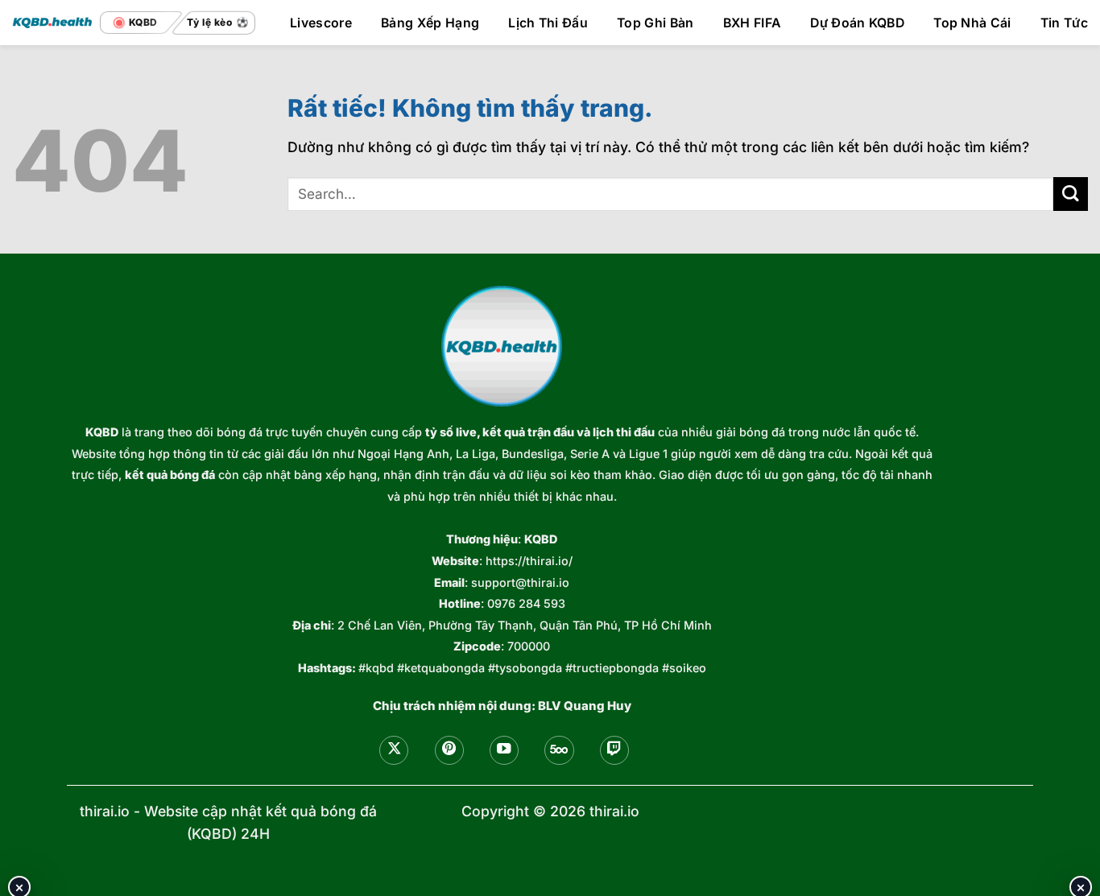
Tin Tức (1064, 23)
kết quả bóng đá (170, 474)
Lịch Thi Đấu (548, 23)
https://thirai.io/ (529, 561)
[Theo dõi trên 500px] (558, 750)
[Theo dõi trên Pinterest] (449, 750)
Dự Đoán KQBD (857, 23)
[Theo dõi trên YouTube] (504, 750)
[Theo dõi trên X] (393, 750)
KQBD (101, 432)
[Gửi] (1070, 194)
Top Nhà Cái (972, 23)
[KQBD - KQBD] (52, 22)
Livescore (321, 23)
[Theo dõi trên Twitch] (614, 750)
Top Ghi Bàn (655, 23)
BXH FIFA (752, 23)
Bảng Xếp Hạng (430, 23)
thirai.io (105, 811)
